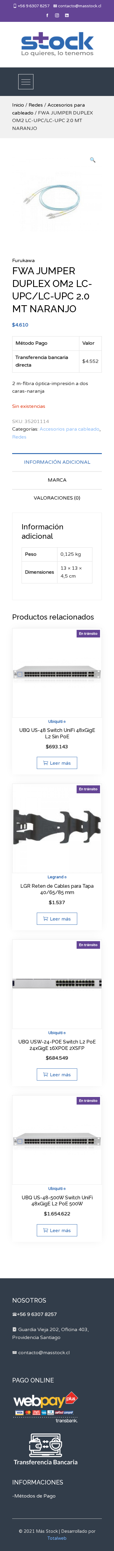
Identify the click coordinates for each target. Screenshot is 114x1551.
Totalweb (57, 1538)
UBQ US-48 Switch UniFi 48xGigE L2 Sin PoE (57, 733)
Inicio (18, 105)
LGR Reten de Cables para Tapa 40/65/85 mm (57, 889)
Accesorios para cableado (69, 429)
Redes (36, 105)
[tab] (57, 462)
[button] (93, 160)
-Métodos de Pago (34, 1496)
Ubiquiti (55, 721)
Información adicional (57, 462)
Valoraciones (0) (57, 498)
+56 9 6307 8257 (33, 6)
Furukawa (23, 261)
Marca (57, 480)
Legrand (56, 877)
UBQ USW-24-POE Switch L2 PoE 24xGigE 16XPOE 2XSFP (57, 1045)
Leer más (60, 763)
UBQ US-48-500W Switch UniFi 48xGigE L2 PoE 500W (57, 1201)
